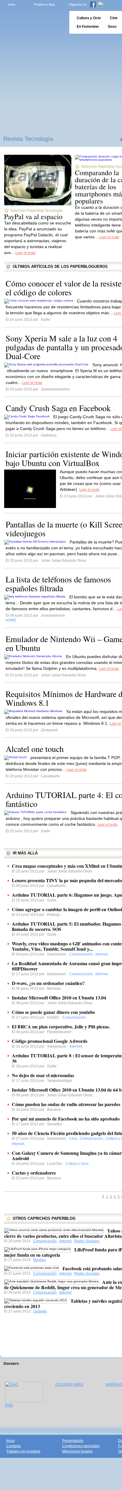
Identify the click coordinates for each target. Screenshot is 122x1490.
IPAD (9, 1405)
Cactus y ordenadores (34, 1172)
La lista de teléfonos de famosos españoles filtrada (58, 584)
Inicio (11, 4)
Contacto (13, 1446)
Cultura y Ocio (89, 18)
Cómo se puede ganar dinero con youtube (53, 1012)
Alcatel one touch (35, 748)
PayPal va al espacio (33, 216)
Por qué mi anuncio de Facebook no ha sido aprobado (66, 1118)
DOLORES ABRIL (69, 1384)
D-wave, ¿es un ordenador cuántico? (48, 983)
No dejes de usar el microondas (43, 1075)
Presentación (73, 1441)
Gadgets (40, 1311)
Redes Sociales (86, 1241)
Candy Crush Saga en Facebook (58, 407)
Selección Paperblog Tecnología (36, 211)
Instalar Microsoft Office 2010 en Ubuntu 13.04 (59, 997)
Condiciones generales (81, 1446)
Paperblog (32, 22)
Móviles (39, 1260)
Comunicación (45, 1241)
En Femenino (88, 27)
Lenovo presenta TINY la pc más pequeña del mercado (67, 880)
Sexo (112, 27)
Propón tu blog (44, 4)
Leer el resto (25, 253)
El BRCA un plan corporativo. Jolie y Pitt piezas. (61, 1026)
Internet (65, 1241)
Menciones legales (77, 1451)
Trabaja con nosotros (23, 1451)
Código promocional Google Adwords (49, 1041)
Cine (114, 18)
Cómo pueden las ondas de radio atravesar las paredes (66, 1104)
